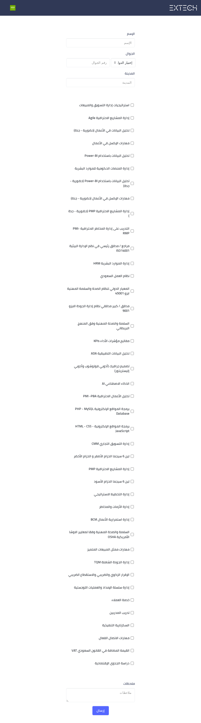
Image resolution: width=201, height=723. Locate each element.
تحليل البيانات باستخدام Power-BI (107, 155)
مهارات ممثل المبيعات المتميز (108, 549)
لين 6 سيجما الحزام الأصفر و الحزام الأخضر (101, 456)
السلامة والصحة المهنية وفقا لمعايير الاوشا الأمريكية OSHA (99, 534)
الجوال (130, 53)
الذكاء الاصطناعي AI (115, 383)
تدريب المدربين (119, 612)
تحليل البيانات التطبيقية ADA (110, 353)
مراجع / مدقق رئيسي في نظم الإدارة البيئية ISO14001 (99, 248)
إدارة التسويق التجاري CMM (110, 443)
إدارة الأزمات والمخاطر (114, 506)
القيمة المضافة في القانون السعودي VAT (100, 650)
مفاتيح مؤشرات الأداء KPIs (111, 341)
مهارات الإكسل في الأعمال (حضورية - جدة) (100, 198)
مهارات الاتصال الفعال (114, 638)
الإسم (131, 33)
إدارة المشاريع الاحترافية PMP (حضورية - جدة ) (98, 213)
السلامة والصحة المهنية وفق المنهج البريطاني (103, 326)
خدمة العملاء (120, 600)
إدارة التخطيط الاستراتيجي (111, 494)
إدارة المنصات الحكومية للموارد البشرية (102, 168)
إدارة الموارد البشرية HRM (111, 263)
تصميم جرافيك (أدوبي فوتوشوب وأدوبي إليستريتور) (101, 368)
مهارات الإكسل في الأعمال (110, 143)
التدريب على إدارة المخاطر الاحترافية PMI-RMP (101, 231)
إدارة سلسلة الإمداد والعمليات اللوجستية (101, 587)
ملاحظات (129, 683)
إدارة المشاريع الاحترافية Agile (108, 118)
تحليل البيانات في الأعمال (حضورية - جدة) (101, 130)
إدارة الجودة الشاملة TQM (111, 562)
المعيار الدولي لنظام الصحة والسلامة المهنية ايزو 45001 (98, 291)
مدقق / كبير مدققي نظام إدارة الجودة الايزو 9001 (99, 308)
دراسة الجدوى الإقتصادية (112, 663)
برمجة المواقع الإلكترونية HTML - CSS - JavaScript (102, 429)
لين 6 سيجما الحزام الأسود (111, 481)
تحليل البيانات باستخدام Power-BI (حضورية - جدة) (99, 183)
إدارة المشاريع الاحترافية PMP (109, 469)
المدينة (130, 73)
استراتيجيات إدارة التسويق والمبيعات (104, 105)
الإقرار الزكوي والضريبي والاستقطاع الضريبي (98, 574)
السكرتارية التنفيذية (115, 625)
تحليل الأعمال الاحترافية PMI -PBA (106, 396)
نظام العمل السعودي (114, 276)
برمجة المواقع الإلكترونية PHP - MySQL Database (102, 411)
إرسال (101, 710)
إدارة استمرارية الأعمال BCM (110, 519)
